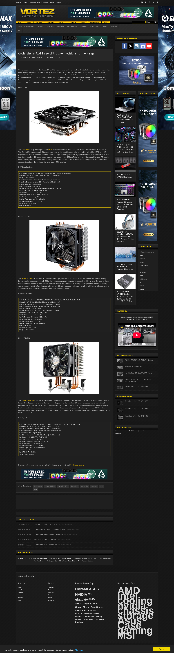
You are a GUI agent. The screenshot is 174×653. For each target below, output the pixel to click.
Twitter (50, 590)
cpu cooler (84, 486)
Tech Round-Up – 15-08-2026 (136, 401)
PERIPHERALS (94, 26)
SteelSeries (97, 607)
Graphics (142, 258)
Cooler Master (82, 607)
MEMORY (40, 26)
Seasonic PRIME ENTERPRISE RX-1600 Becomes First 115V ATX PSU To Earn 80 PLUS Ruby (125, 296)
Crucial (98, 619)
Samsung (97, 617)
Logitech (79, 619)
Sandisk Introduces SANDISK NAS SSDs (124, 175)
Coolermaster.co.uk (77, 465)
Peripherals (143, 272)
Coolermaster (38, 486)
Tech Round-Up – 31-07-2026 (136, 408)
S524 (50, 150)
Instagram (51, 592)
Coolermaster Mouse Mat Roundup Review (49, 529)
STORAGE (83, 26)
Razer (87, 610)
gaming (135, 630)
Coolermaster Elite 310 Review (44, 539)
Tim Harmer (26, 57)
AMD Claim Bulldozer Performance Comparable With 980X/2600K (45, 558)
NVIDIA (81, 595)
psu (102, 619)
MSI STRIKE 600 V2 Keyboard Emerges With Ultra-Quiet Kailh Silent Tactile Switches (125, 204)
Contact (25, 2)
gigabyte (81, 599)
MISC (19, 30)
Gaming (58, 2)
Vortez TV (51, 600)
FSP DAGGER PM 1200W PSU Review (139, 372)
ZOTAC (93, 610)
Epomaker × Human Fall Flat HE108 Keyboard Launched (125, 266)
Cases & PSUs (144, 265)
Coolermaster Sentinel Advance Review (48, 534)
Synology (79, 622)
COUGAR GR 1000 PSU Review (136, 386)
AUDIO (105, 26)
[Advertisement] (64, 502)
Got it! (161, 649)
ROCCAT (79, 613)
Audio (141, 275)
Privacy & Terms (35, 2)
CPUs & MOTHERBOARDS (26, 26)
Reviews (45, 2)
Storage (142, 269)
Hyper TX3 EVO (28, 400)
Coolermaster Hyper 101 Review (45, 524)
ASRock (79, 610)
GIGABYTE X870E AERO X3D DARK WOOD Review (138, 380)
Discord (50, 595)
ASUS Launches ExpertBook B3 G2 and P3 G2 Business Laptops (125, 118)
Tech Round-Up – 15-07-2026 (136, 415)
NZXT (86, 619)
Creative (95, 613)
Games (142, 285)
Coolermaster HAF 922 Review (45, 544)
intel (95, 603)
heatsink (93, 486)
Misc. (141, 282)
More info (79, 649)
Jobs (19, 600)
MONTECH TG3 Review (133, 366)
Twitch (50, 597)
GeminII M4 (26, 150)
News (52, 2)
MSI (90, 594)
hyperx (91, 619)
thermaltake (80, 617)
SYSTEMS (114, 26)
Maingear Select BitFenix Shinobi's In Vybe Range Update (70, 561)
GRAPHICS (50, 26)
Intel (101, 486)
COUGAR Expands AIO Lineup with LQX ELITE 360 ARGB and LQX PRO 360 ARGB (125, 148)
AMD (35, 489)
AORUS (87, 613)
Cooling (142, 262)
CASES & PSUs (72, 26)
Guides (142, 289)
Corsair (81, 589)
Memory (142, 255)
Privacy (20, 587)
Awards (18, 2)
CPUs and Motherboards (147, 252)
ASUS (94, 589)
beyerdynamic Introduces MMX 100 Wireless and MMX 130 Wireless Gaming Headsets (125, 236)
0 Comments (38, 58)
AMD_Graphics (83, 603)
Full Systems (143, 279)
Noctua (89, 617)
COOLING (60, 26)
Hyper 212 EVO (27, 278)
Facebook (51, 587)
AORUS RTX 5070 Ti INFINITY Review (139, 359)
